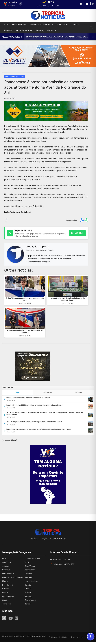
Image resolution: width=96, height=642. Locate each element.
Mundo (5, 581)
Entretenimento (8, 574)
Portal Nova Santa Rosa (20, 212)
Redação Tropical (37, 246)
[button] (55, 30)
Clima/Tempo (30, 566)
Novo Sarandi (63, 24)
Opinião (28, 585)
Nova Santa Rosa (24, 30)
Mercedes (8, 30)
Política (28, 592)
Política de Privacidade (58, 637)
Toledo (76, 24)
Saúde (4, 600)
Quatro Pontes (19, 24)
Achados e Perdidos (32, 558)
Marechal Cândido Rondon (41, 24)
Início (6, 24)
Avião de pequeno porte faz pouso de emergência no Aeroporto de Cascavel (34, 422)
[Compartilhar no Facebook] (82, 220)
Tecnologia (6, 604)
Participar (78, 233)
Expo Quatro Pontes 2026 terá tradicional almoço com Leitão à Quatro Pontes (34, 405)
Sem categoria (30, 600)
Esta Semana (48, 392)
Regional (39, 30)
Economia (6, 570)
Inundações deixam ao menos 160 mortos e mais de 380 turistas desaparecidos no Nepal (38, 429)
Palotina (5, 589)
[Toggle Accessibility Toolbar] (90, 636)
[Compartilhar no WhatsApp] (86, 220)
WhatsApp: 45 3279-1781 (64, 564)
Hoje (17, 392)
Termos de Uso (77, 637)
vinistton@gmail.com (61, 559)
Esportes (28, 574)
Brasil (27, 562)
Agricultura (6, 562)
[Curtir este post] (6, 220)
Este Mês (79, 392)
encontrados (30, 570)
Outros (50, 30)
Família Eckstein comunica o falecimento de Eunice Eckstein (28, 398)
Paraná (27, 589)
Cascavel (5, 566)
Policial (5, 592)
